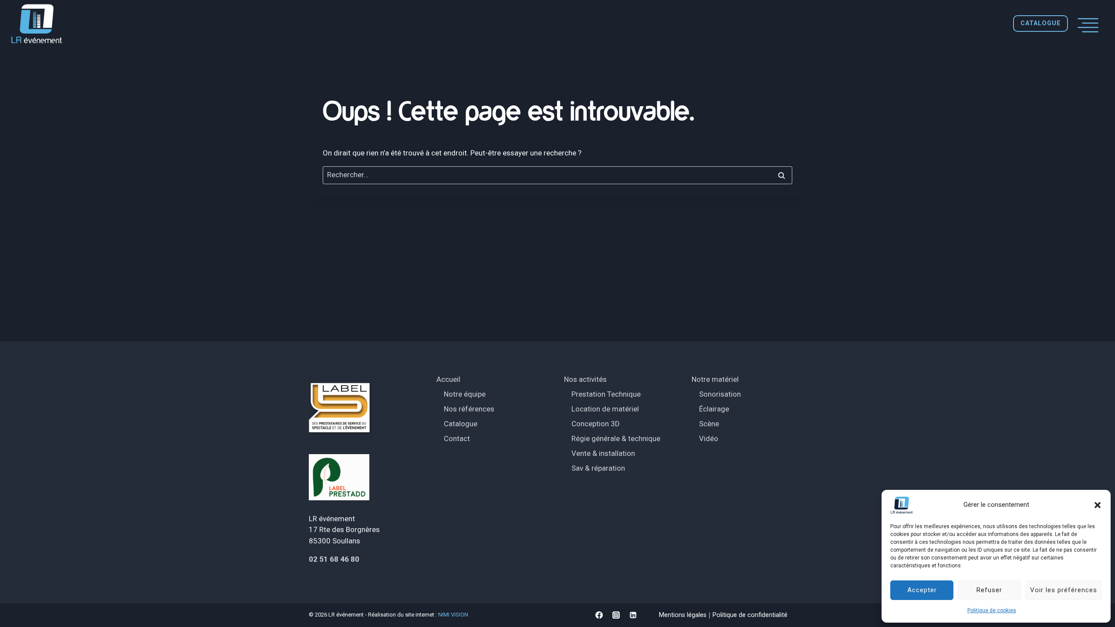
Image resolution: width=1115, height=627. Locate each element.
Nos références (469, 409)
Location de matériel (605, 409)
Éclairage (714, 409)
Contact (457, 438)
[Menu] (1088, 23)
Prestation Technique (606, 394)
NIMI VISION (453, 614)
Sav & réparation (598, 468)
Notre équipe (465, 394)
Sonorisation (720, 394)
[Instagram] (615, 615)
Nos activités (585, 379)
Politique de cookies (991, 610)
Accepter (922, 590)
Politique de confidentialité (750, 615)
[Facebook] (598, 615)
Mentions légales (682, 615)
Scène (709, 423)
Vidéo (708, 438)
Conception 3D (595, 423)
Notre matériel (715, 379)
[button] (1097, 505)
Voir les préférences (1063, 590)
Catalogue (460, 423)
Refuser (989, 590)
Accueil (448, 379)
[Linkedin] (632, 615)
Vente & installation (603, 453)
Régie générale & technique (615, 438)
